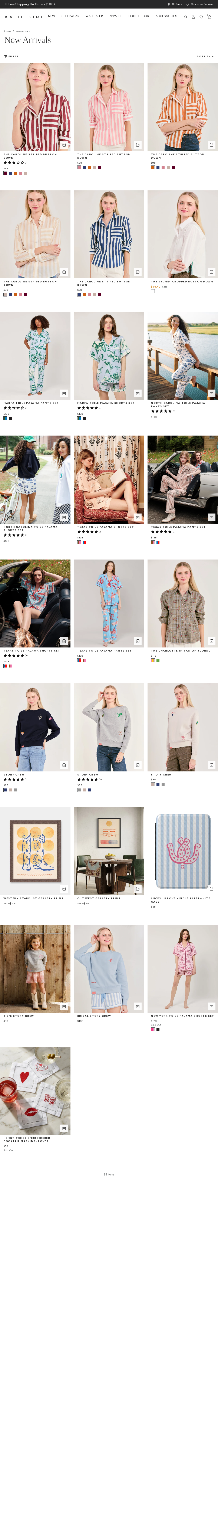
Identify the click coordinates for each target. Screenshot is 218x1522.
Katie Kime (25, 17)
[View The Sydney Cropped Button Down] (158, 291)
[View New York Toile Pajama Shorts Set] (158, 1029)
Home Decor (139, 16)
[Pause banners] (6, 4)
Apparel (115, 16)
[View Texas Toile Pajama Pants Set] (158, 542)
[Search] (186, 17)
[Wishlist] (201, 17)
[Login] (193, 17)
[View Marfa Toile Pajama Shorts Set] (84, 418)
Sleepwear (70, 16)
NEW (51, 16)
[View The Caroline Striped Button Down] (10, 173)
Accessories (166, 16)
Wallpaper (94, 16)
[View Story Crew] (10, 790)
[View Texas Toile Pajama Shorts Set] (84, 542)
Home (7, 31)
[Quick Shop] (64, 145)
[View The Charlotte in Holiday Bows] (158, 660)
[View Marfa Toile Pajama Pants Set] (10, 418)
